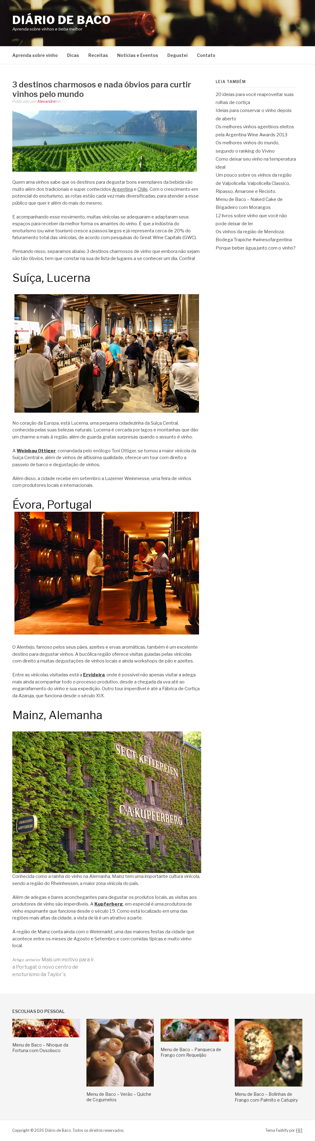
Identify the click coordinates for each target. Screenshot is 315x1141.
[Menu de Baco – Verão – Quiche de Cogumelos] (120, 1085)
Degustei (177, 55)
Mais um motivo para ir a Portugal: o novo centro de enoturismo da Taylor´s (53, 967)
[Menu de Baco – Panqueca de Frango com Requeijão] (195, 1040)
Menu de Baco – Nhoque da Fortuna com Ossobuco (40, 1047)
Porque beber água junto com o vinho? (256, 248)
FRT (299, 1130)
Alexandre (46, 101)
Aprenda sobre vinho (35, 55)
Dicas (73, 55)
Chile (143, 189)
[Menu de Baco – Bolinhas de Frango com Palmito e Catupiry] (268, 1085)
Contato (206, 55)
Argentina (122, 189)
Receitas (98, 55)
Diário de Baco (61, 20)
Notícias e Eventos (137, 55)
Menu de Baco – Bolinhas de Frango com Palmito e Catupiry (266, 1096)
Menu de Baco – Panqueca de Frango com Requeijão (191, 1052)
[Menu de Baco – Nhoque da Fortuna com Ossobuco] (46, 1036)
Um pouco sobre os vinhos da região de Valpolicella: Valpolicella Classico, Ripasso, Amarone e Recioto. (254, 183)
